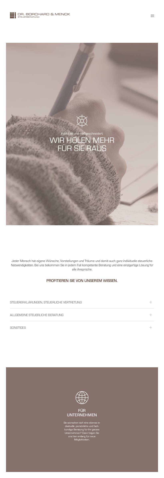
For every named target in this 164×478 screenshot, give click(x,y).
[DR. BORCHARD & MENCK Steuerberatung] (40, 15)
